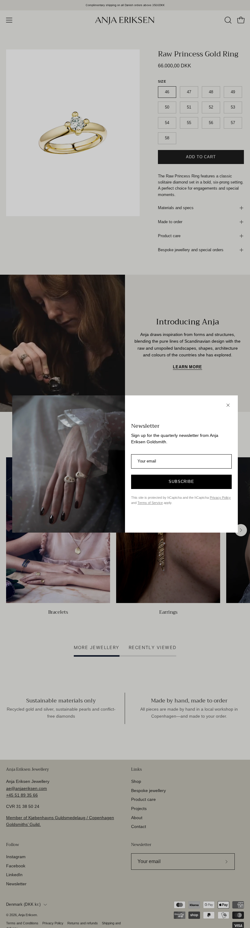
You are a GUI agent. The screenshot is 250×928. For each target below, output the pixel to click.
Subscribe (182, 482)
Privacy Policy (220, 497)
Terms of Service (150, 503)
